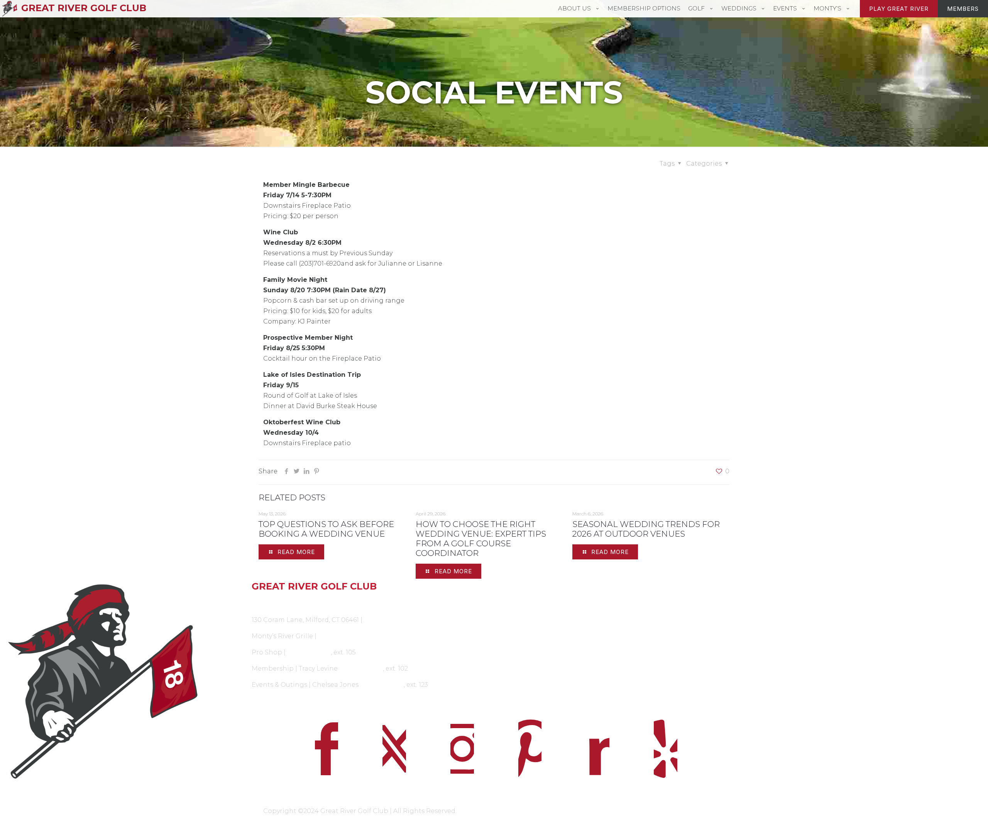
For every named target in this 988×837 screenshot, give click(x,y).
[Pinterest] (316, 471)
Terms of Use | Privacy (500, 811)
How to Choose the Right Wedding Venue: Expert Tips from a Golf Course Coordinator (481, 538)
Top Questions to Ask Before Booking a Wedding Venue (326, 529)
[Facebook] (286, 471)
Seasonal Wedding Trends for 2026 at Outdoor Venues (646, 529)
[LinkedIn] (306, 471)
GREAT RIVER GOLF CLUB (83, 8)
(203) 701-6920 (386, 620)
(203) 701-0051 (339, 636)
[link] (103, 682)
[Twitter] (296, 471)
